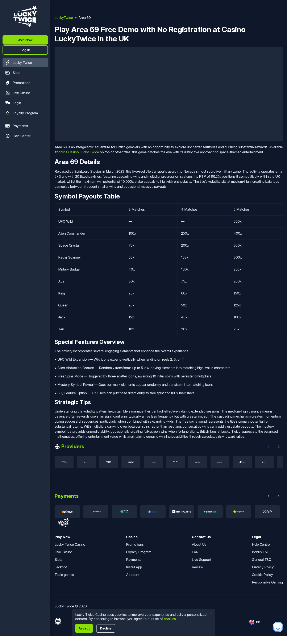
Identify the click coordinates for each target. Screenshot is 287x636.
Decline (106, 628)
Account (132, 575)
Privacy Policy (263, 567)
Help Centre (261, 544)
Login (17, 103)
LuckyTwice (64, 18)
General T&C (261, 559)
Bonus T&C (260, 552)
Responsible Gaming (267, 582)
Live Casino (21, 93)
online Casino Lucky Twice (78, 152)
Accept (84, 628)
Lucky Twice (22, 62)
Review (197, 567)
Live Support (201, 559)
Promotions (21, 83)
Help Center (21, 136)
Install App (134, 567)
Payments (20, 126)
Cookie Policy (262, 575)
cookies (170, 619)
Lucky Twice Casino (70, 544)
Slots (16, 73)
